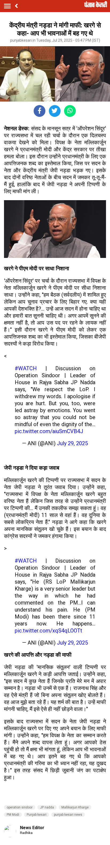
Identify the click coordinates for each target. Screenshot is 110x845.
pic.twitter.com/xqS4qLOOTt (48, 630)
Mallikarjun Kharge (75, 807)
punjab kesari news (68, 815)
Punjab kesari (36, 815)
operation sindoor (20, 807)
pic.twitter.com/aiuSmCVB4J (49, 431)
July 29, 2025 (72, 443)
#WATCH (26, 368)
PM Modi (13, 815)
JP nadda (47, 807)
